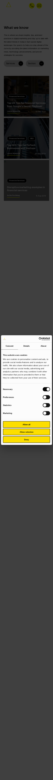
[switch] (46, 397)
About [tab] (43, 346)
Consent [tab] (9, 346)
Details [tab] (26, 346)
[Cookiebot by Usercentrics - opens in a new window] (39, 338)
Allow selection (26, 432)
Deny (26, 439)
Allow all (26, 424)
